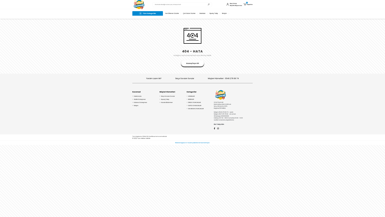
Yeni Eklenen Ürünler (172, 13)
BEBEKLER (191, 99)
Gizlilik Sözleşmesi (140, 99)
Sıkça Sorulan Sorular (184, 78)
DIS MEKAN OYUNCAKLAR (196, 109)
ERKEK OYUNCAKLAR (194, 102)
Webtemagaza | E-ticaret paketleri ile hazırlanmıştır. (192, 143)
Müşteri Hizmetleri (223, 78)
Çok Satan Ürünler (189, 13)
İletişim (224, 13)
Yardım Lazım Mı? (153, 78)
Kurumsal (136, 92)
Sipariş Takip (213, 13)
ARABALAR (191, 96)
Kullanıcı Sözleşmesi (140, 102)
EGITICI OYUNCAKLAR (194, 105)
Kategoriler (192, 92)
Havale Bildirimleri (167, 102)
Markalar (202, 13)
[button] (248, 4)
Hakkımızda (137, 96)
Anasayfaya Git (192, 63)
